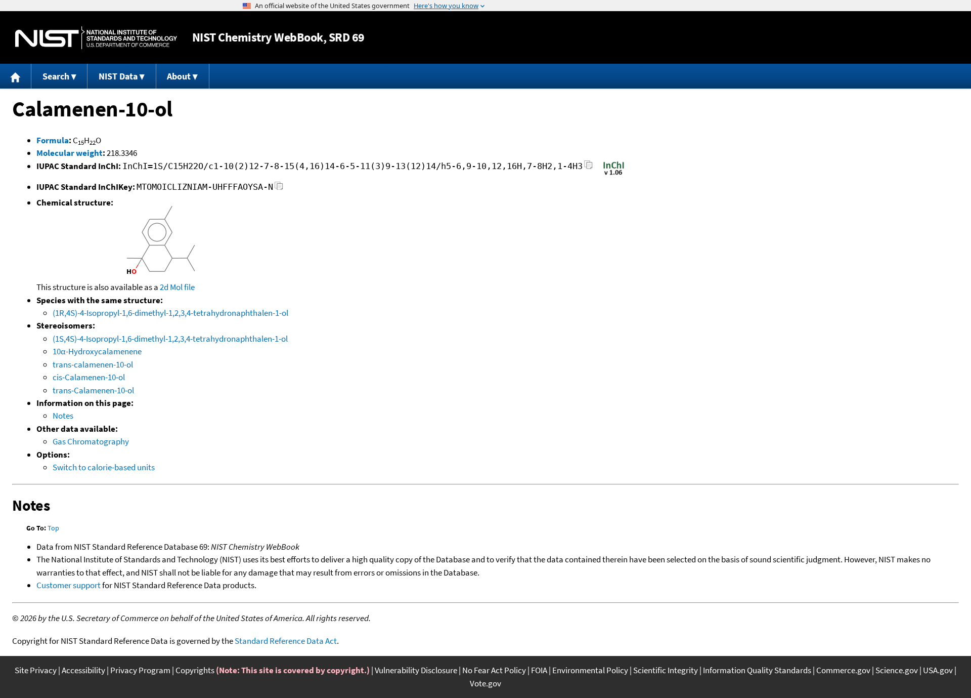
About (179, 76)
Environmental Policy (590, 670)
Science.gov (896, 670)
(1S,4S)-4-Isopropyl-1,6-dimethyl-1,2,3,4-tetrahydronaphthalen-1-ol (170, 338)
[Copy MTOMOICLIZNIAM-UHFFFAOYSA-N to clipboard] (279, 188)
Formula (52, 140)
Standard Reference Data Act (286, 640)
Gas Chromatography (91, 441)
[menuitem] (15, 76)
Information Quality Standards (757, 670)
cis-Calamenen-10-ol (89, 377)
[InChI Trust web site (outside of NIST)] (613, 174)
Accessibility (83, 670)
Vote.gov (485, 683)
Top (53, 527)
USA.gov (938, 670)
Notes (63, 415)
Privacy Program (140, 670)
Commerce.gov (843, 670)
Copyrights (194, 670)
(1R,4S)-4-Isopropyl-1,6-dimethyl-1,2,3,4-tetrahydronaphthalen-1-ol (170, 312)
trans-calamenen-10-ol (93, 364)
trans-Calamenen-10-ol (93, 390)
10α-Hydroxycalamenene (97, 351)
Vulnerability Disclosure (416, 670)
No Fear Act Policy (494, 670)
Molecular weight (69, 152)
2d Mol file (177, 287)
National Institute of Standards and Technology (96, 37)
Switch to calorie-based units (104, 467)
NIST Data (118, 76)
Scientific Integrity (665, 670)
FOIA (539, 670)
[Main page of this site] (15, 76)
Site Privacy (36, 670)
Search (55, 76)
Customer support (68, 585)
